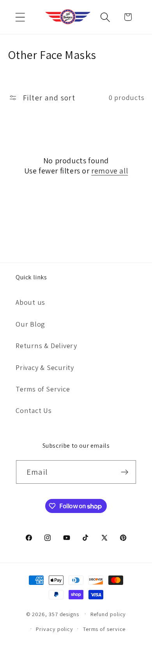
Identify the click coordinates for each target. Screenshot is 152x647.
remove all (109, 171)
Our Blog (30, 324)
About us (30, 302)
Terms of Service (43, 388)
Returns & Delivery (46, 345)
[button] (20, 17)
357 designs (64, 613)
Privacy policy (54, 629)
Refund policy (108, 614)
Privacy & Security (45, 367)
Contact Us (34, 410)
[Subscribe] (124, 472)
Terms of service (104, 629)
